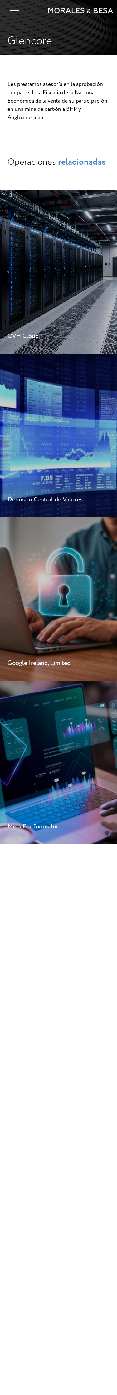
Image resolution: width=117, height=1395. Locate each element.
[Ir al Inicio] (80, 10)
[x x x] (11, 10)
